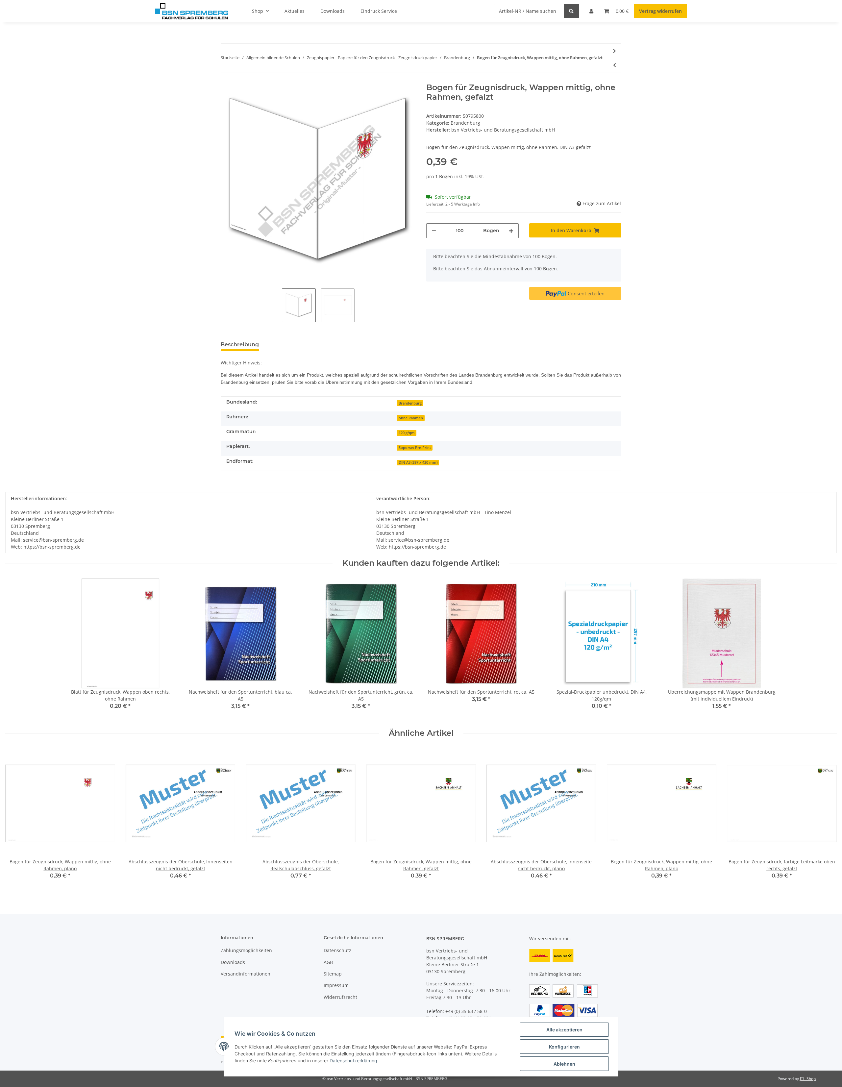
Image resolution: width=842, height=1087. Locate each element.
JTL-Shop (808, 1078)
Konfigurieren (564, 1047)
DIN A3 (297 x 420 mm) (418, 462)
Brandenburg (465, 123)
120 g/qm (407, 433)
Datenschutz (337, 950)
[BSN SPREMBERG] (191, 11)
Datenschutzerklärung (353, 1060)
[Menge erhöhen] (511, 231)
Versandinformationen (245, 974)
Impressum (336, 985)
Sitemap (333, 974)
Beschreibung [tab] (240, 344)
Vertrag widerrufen (660, 11)
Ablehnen (564, 1064)
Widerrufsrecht (340, 997)
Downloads (233, 962)
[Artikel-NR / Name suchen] (571, 11)
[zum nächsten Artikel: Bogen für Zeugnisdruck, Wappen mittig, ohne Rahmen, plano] (614, 51)
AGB (328, 962)
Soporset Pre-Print (415, 447)
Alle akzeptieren (564, 1029)
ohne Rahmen (411, 418)
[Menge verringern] (434, 231)
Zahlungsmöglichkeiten (246, 950)
